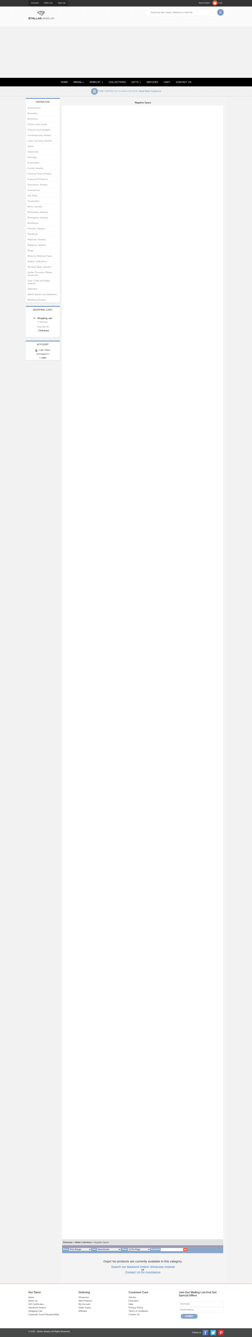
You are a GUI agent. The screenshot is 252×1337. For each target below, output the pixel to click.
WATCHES (152, 82)
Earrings (32, 157)
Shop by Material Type (39, 256)
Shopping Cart (35, 1311)
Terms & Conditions (138, 1311)
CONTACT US (183, 82)
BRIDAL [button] (78, 82)
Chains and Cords (37, 124)
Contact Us (134, 1314)
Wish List (48, 3)
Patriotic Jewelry (36, 228)
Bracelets (32, 113)
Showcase (68, 1242)
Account (35, 3)
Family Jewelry (35, 168)
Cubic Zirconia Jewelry (39, 140)
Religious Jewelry (36, 245)
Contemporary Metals (39, 135)
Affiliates (83, 1311)
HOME (64, 82)
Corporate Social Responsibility (43, 1314)
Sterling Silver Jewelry (39, 267)
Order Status (85, 1307)
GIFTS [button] (135, 82)
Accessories (33, 107)
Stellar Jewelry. (44, 1331)
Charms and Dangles (38, 129)
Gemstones (33, 190)
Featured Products (37, 179)
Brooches (32, 118)
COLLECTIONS (117, 82)
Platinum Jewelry (36, 239)
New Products (85, 1300)
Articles (132, 1297)
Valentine (32, 288)
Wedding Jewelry (36, 299)
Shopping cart (44, 318)
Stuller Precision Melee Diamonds (39, 273)
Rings (30, 250)
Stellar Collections (83, 1242)
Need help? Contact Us (150, 91)
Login (43, 358)
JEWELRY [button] (95, 82)
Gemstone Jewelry (37, 184)
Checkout (44, 330)
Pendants (32, 234)
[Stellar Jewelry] (41, 14)
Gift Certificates (36, 1304)
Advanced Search (37, 1307)
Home (31, 1297)
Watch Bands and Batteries (42, 294)
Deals (30, 146)
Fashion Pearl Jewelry (39, 173)
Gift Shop (32, 195)
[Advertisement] (126, 52)
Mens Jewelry (34, 206)
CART (167, 82)
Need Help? (204, 3)
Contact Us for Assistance (142, 1272)
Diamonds (32, 151)
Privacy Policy (136, 1307)
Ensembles (33, 162)
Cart (220, 3)
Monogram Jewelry (37, 217)
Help (131, 1304)
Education (134, 1300)
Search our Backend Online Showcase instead (143, 1267)
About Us (33, 1300)
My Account (84, 1304)
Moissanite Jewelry (37, 212)
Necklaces (33, 223)
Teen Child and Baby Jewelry (38, 282)
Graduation (33, 201)
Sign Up (61, 3)
